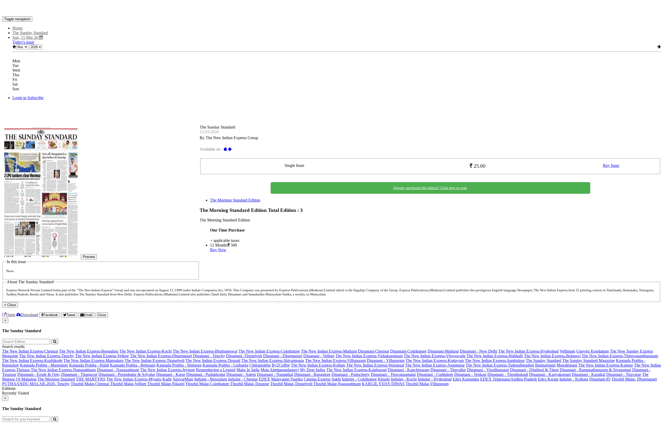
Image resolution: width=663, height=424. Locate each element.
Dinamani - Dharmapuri (282, 356)
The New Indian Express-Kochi (145, 351)
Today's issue (23, 42)
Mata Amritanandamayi (280, 370)
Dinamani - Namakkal (275, 374)
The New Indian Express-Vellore (102, 356)
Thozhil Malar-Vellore (128, 384)
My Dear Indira (312, 370)
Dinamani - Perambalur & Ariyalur (126, 374)
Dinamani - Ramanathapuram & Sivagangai (595, 370)
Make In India (248, 370)
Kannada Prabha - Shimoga (178, 365)
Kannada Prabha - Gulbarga (225, 365)
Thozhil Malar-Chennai (90, 384)
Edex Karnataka (466, 379)
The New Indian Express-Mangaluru (93, 360)
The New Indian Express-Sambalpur (495, 360)
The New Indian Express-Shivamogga (272, 360)
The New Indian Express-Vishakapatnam (369, 356)
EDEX (264, 379)
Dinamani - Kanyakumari (550, 374)
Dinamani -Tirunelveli (244, 356)
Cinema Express (317, 379)
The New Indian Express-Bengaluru (88, 351)
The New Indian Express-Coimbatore (269, 351)
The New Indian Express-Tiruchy (46, 356)
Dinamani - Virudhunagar (488, 370)
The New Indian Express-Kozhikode (32, 360)
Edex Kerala (548, 379)
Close (101, 315)
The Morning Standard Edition (235, 200)
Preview (89, 257)
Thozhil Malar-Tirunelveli (291, 384)
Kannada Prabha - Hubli (89, 365)
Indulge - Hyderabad (435, 379)
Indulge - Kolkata (573, 379)
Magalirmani (567, 365)
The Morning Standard (56, 379)
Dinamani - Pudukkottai (205, 374)
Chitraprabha (260, 365)
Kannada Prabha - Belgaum (132, 365)
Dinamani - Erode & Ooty (38, 374)
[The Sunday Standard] (331, 8)
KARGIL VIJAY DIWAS (383, 384)
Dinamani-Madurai (443, 351)
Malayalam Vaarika (287, 379)
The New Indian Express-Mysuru (133, 379)
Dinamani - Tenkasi (470, 374)
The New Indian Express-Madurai (329, 351)
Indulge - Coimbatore (359, 379)
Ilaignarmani (545, 365)
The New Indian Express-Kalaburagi (356, 370)
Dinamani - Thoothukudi (507, 374)
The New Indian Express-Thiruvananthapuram (620, 356)
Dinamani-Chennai (373, 351)
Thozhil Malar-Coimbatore (207, 384)
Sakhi (336, 379)
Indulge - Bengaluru (210, 379)
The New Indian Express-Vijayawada (434, 356)
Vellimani (567, 351)
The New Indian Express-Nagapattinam (63, 370)
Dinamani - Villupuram (386, 360)
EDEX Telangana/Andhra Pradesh (508, 379)
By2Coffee (281, 365)
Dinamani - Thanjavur (79, 374)
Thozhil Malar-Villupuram (427, 384)
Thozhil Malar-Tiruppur (249, 384)
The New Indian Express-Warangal (375, 365)
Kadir (167, 379)
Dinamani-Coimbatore (408, 351)
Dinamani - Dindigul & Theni (534, 370)
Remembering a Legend (215, 370)
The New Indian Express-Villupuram (335, 360)
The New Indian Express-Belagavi (552, 356)
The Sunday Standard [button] (30, 33)
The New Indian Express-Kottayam (435, 360)
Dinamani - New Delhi (478, 351)
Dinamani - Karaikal (588, 374)
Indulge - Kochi (404, 379)
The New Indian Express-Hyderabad (528, 351)
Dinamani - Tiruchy (209, 356)
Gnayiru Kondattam (592, 351)
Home (17, 28)
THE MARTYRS (90, 379)
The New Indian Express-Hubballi (494, 356)
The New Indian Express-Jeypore (167, 370)
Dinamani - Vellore (318, 356)
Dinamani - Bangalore (312, 374)
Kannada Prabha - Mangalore (44, 365)
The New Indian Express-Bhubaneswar (205, 351)
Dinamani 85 (599, 379)
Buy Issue (611, 165)
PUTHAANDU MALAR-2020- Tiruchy (36, 384)
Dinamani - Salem (241, 374)
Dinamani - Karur (170, 374)
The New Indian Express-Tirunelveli (154, 360)
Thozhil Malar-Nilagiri (165, 384)
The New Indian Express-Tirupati (212, 360)
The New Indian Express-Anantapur (435, 365)
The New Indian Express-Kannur (605, 365)
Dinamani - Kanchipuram (408, 370)
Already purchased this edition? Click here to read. (430, 188)
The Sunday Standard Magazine (588, 360)
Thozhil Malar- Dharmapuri (634, 379)
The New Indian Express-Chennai (30, 351)
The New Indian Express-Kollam (318, 365)
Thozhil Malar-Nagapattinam (337, 384)
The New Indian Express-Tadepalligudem (500, 365)
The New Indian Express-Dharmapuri (161, 356)
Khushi (384, 379)
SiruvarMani (183, 379)
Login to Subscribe (28, 97)
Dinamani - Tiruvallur (448, 370)
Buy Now (218, 250)
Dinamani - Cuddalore (435, 374)
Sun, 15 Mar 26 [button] (25, 37)
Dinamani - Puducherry (351, 374)
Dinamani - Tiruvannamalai (393, 374)
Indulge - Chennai (243, 379)
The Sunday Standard (543, 360)
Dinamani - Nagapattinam (118, 370)
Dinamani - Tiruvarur (623, 374)
